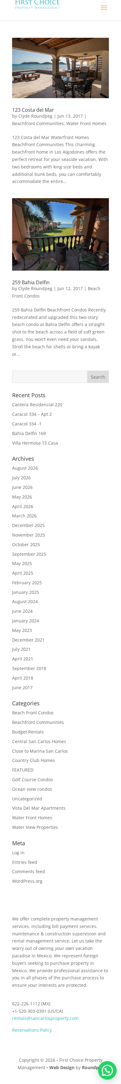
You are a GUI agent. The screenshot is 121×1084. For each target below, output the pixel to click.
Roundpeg (93, 1067)
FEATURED (23, 770)
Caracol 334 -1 (27, 424)
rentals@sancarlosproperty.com (45, 1018)
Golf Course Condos (32, 779)
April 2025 (22, 573)
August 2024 (25, 601)
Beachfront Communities (38, 123)
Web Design (61, 1067)
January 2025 (25, 592)
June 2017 (22, 687)
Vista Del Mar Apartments (38, 808)
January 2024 (25, 621)
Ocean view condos (32, 789)
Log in (18, 852)
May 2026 (22, 497)
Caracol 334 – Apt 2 (32, 414)
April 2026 (22, 506)
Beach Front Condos (33, 713)
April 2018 (22, 678)
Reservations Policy (32, 1030)
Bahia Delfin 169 (29, 433)
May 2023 (22, 630)
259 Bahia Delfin (31, 282)
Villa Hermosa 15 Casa (35, 443)
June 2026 (22, 487)
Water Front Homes (86, 123)
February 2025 (27, 583)
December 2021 (28, 640)
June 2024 (22, 611)
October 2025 (26, 544)
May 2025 (22, 563)
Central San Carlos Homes (39, 741)
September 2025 (29, 554)
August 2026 (25, 468)
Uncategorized (27, 799)
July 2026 (21, 478)
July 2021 (21, 649)
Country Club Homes (33, 760)
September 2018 (29, 668)
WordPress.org (27, 881)
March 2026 (24, 516)
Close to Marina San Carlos (40, 751)
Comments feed (28, 871)
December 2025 (28, 525)
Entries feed (24, 862)
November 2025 (28, 535)
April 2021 (22, 659)
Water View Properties (35, 827)
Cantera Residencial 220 (37, 404)
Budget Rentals (28, 732)
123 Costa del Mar (33, 110)
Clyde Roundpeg (35, 116)
